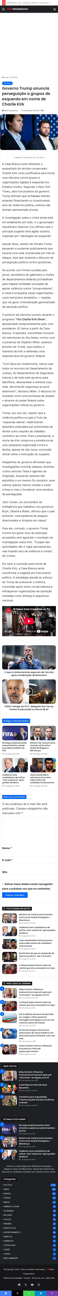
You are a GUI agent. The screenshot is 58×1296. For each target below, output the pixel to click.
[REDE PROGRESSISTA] (17, 9)
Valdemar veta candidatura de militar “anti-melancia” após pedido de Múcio (13, 779)
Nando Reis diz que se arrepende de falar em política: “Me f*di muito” (36, 954)
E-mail (7, 860)
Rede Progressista (11, 110)
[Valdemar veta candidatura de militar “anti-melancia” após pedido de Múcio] (15, 765)
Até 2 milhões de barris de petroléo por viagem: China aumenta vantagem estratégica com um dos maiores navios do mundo (36, 1018)
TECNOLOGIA (10, 1245)
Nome (7, 848)
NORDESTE (8, 1241)
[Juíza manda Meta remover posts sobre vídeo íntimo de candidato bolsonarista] (43, 765)
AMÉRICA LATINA (11, 1206)
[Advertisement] (29, 44)
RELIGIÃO (8, 1215)
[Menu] (3, 10)
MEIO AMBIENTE (11, 1258)
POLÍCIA (7, 1219)
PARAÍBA (7, 1224)
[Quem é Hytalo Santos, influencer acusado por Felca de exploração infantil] (9, 1049)
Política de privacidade (13, 1278)
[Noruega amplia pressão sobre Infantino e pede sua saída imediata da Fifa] (15, 733)
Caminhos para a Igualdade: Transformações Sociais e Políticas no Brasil (36, 1100)
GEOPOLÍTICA (10, 1228)
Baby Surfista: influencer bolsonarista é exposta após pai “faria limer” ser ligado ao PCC (35, 992)
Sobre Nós (50, 1278)
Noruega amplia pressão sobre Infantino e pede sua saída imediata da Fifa (14, 746)
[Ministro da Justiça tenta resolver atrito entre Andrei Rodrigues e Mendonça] (43, 733)
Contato (27, 1278)
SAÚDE (7, 1249)
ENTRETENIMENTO (12, 1232)
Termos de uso (38, 1278)
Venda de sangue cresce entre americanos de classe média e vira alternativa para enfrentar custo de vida (37, 1034)
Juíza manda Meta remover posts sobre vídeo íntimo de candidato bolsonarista (42, 779)
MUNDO (7, 1193)
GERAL (7, 1189)
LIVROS (7, 1254)
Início (6, 77)
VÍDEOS (7, 1198)
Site (4, 872)
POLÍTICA (14, 77)
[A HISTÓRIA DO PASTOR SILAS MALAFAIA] (9, 1089)
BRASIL (7, 1202)
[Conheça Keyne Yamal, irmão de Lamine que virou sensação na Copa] (9, 969)
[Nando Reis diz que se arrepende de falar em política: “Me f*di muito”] (9, 957)
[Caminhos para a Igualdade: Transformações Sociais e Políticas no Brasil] (9, 1101)
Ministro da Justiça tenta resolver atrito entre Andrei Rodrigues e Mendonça (42, 746)
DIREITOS (8, 1237)
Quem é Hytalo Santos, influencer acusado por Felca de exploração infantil (35, 1048)
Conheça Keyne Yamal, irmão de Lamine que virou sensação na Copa (37, 966)
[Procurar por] (54, 10)
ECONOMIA (8, 1211)
